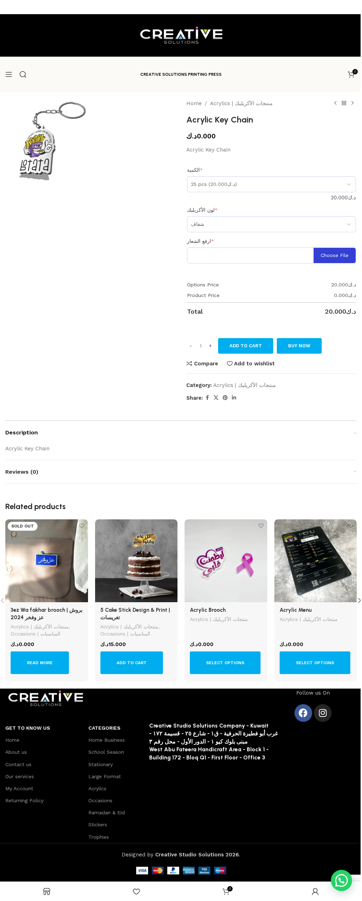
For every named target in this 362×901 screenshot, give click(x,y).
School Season (106, 752)
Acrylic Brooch (208, 610)
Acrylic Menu (295, 610)
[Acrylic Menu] (315, 560)
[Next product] (352, 103)
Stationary (100, 764)
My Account (19, 788)
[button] (132, 662)
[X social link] (216, 398)
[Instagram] (323, 713)
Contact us (18, 764)
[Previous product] (335, 103)
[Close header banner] (353, 7)
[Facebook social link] (207, 398)
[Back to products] (344, 103)
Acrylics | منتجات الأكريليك (241, 103)
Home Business (106, 740)
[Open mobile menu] (9, 74)
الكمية (195, 170)
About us (16, 752)
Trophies (98, 837)
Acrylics (97, 788)
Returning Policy (24, 800)
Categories (104, 728)
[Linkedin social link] (234, 398)
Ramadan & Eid (106, 812)
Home (194, 103)
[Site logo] (181, 35)
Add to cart (245, 345)
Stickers (97, 824)
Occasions (100, 800)
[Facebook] (303, 713)
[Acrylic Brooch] (226, 560)
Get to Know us (27, 728)
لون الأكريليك (202, 210)
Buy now (299, 345)
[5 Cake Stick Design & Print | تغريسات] (136, 560)
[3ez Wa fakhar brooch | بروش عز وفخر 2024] (46, 560)
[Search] (23, 74)
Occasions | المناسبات (35, 634)
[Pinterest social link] (225, 398)
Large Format (104, 776)
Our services (19, 776)
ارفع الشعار (200, 241)
